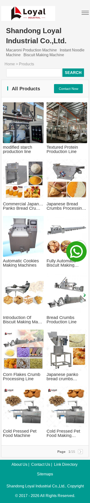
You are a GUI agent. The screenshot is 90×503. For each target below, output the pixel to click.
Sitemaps (45, 474)
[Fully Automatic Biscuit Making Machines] (67, 236)
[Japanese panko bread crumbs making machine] (67, 350)
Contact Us (40, 464)
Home (10, 64)
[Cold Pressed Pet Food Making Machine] (67, 406)
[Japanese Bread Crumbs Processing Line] (67, 179)
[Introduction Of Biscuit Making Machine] (23, 293)
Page (61, 452)
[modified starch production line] (23, 122)
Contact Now (68, 89)
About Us (19, 464)
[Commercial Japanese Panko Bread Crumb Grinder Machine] (23, 179)
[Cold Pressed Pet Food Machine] (23, 406)
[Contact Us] (76, 251)
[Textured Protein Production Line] (67, 122)
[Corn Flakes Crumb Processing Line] (23, 350)
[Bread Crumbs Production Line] (67, 293)
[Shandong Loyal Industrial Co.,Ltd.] (28, 10)
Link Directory (66, 464)
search (73, 73)
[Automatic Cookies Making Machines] (23, 236)
